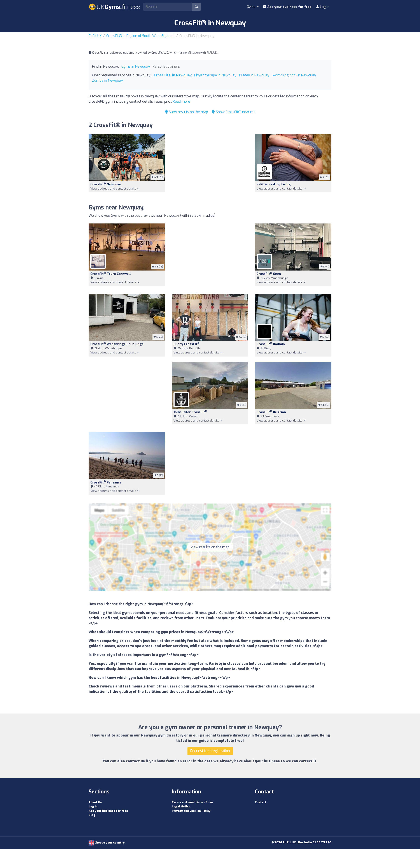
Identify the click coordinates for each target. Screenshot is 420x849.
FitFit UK (95, 35)
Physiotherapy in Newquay (215, 75)
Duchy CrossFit (186, 344)
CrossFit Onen (269, 274)
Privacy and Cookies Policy (191, 811)
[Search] (196, 7)
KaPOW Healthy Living (274, 184)
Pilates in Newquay (254, 75)
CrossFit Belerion (271, 412)
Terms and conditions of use (192, 802)
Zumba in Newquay (107, 80)
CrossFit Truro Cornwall (110, 274)
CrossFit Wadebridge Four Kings (117, 344)
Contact (260, 802)
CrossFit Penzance (105, 482)
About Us (95, 802)
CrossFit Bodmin (271, 344)
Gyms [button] (251, 7)
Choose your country (109, 842)
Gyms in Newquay (135, 66)
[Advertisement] (210, 166)
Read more (181, 101)
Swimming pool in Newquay (294, 75)
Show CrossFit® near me (235, 112)
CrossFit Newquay (105, 184)
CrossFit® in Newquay (173, 75)
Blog (92, 815)
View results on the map (188, 112)
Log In (324, 7)
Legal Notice (181, 806)
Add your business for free (289, 7)
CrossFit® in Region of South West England (140, 35)
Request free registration (210, 751)
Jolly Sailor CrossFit (190, 412)
